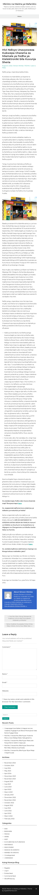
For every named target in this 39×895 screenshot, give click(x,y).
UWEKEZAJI (8, 858)
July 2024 (7, 768)
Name (5, 674)
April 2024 (7, 773)
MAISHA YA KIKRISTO (11, 850)
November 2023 (10, 779)
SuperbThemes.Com (10, 891)
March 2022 (8, 816)
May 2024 (7, 771)
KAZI (6, 839)
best (5, 829)
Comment (6, 647)
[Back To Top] (36, 889)
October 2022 (9, 803)
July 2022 (7, 808)
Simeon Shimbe (18, 66)
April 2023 (7, 789)
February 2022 (9, 819)
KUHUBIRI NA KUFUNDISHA (14, 842)
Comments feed (10, 876)
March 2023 (8, 792)
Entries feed (8, 873)
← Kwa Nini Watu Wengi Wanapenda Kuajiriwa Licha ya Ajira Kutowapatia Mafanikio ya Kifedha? (19, 618)
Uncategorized (9, 855)
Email (4, 682)
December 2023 (10, 776)
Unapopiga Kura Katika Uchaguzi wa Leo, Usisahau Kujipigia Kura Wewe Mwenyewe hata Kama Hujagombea (20, 730)
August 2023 (8, 781)
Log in (6, 871)
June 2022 (8, 811)
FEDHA (27, 66)
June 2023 (8, 787)
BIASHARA (8, 831)
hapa (20, 503)
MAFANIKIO (8, 844)
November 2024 (10, 763)
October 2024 (9, 765)
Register (7, 868)
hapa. (31, 544)
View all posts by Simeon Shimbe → (15, 606)
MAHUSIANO (9, 847)
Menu (19, 16)
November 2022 (10, 800)
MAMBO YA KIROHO (11, 852)
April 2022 (7, 813)
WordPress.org (9, 879)
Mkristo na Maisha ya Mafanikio (19, 4)
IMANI (6, 836)
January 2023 (9, 795)
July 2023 (7, 784)
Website (5, 691)
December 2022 (10, 797)
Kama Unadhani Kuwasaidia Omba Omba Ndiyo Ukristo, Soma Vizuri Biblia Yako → (19, 625)
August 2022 (8, 805)
